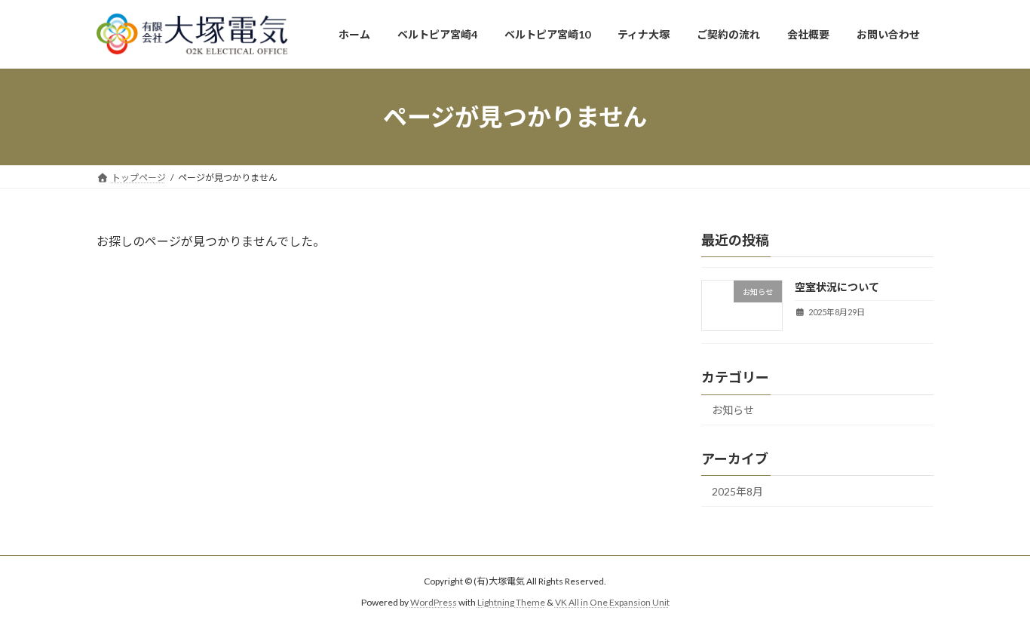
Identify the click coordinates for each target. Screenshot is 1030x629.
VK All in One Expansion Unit (612, 602)
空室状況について (837, 287)
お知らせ (733, 409)
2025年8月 (737, 491)
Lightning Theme (511, 602)
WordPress (433, 602)
